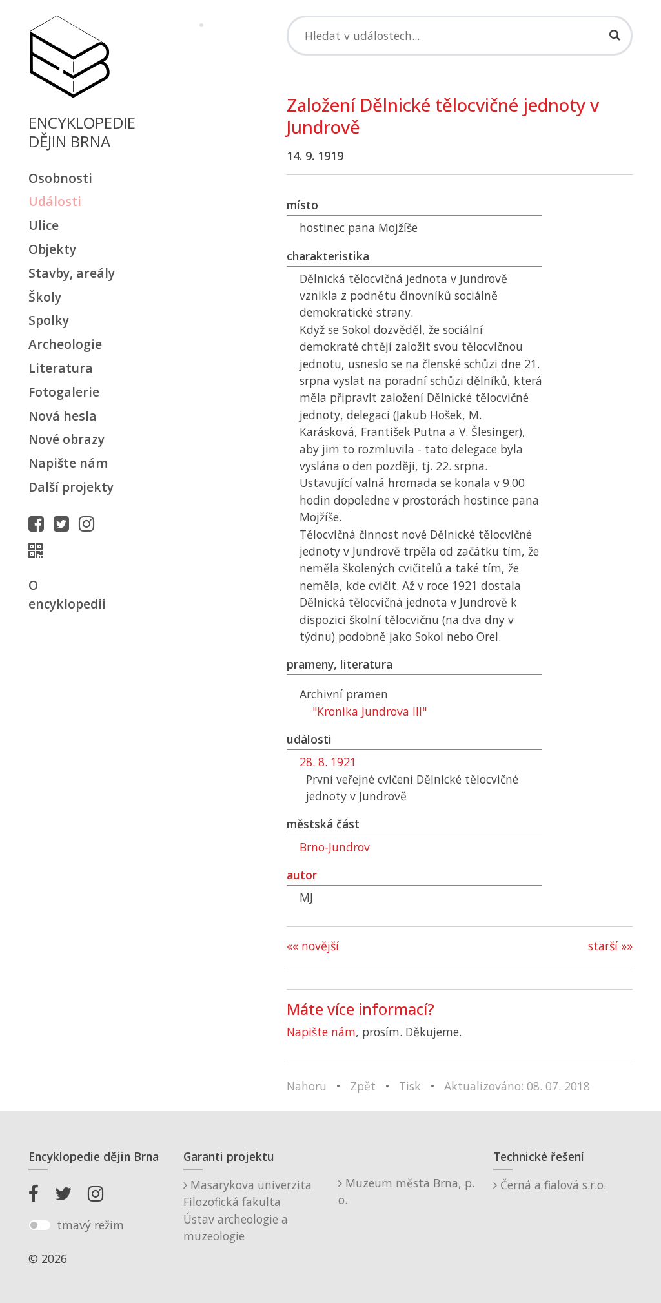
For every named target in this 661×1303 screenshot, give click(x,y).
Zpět (363, 1086)
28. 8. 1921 (328, 761)
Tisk (410, 1086)
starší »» (610, 946)
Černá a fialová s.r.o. (551, 1185)
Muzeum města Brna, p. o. (406, 1191)
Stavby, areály (71, 273)
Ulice (43, 225)
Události (54, 201)
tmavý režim (90, 1225)
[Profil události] (38, 550)
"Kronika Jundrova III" (369, 711)
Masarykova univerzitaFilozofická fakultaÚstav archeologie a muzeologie (247, 1210)
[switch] (39, 1225)
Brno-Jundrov (335, 847)
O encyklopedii (67, 594)
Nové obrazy (66, 439)
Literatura (60, 368)
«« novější (313, 946)
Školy (44, 297)
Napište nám (68, 463)
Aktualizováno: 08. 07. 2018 (517, 1086)
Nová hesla (62, 415)
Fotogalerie (63, 392)
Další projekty (71, 486)
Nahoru (307, 1086)
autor (302, 874)
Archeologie (65, 344)
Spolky (48, 320)
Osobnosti (60, 178)
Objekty (52, 249)
